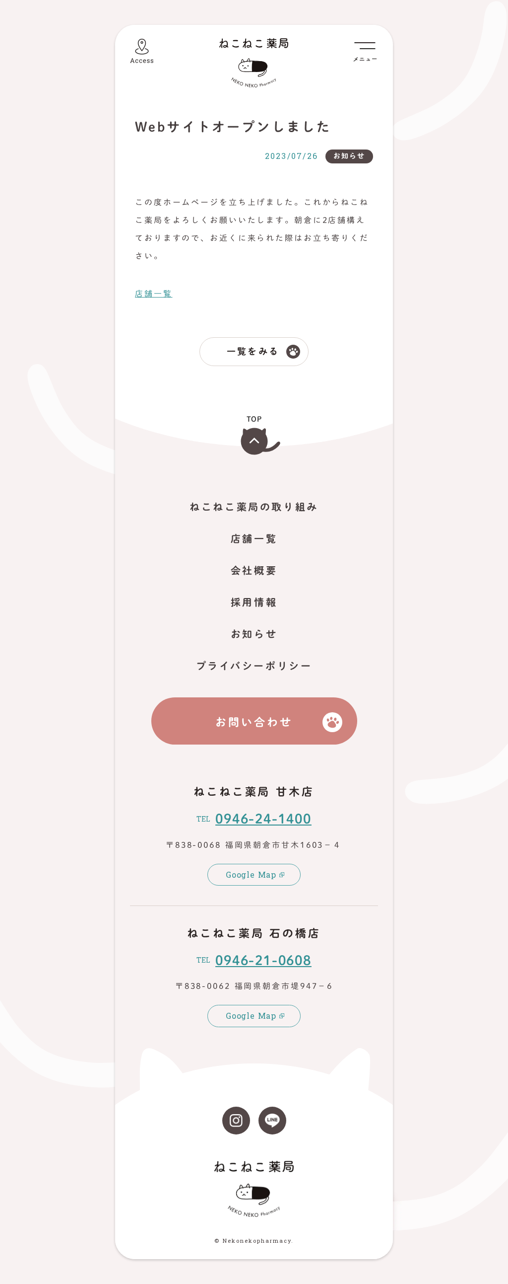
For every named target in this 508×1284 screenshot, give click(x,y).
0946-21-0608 (263, 960)
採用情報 (254, 602)
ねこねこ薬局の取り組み (254, 507)
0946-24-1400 (263, 818)
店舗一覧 (154, 294)
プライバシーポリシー (254, 666)
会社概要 (254, 570)
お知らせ (254, 634)
